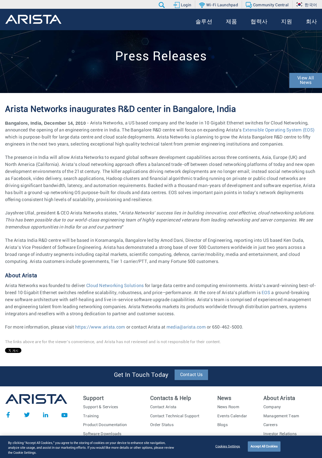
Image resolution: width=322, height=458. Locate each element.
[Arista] (33, 19)
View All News (305, 80)
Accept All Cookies (264, 446)
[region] (161, 447)
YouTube (64, 415)
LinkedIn (46, 415)
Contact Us (191, 375)
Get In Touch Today (141, 375)
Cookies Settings (227, 446)
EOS (266, 293)
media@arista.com (186, 327)
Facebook (8, 415)
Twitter (27, 415)
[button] (162, 5)
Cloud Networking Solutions (115, 286)
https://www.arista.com (100, 327)
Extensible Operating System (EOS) (278, 130)
